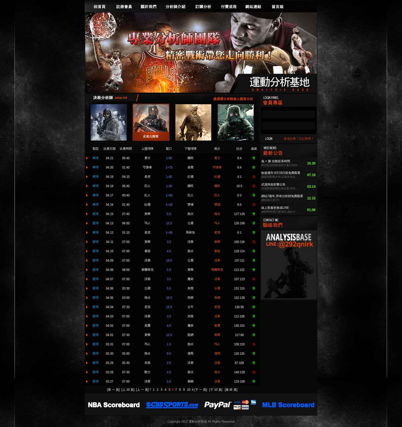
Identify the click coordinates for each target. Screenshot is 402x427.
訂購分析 (203, 6)
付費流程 (228, 6)
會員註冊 (290, 138)
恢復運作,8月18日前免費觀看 (280, 173)
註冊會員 (124, 6)
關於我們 (148, 6)
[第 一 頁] (113, 389)
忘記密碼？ (306, 138)
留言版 (277, 6)
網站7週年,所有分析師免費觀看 (282, 196)
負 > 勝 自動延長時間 (275, 161)
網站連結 (253, 6)
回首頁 (99, 6)
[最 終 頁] (231, 389)
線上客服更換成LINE (275, 207)
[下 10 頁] (215, 389)
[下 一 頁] (200, 389)
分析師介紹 (175, 6)
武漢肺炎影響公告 (273, 184)
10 (189, 389)
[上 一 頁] (142, 389)
